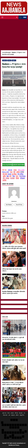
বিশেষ (8, 413)
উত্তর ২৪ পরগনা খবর (7, 242)
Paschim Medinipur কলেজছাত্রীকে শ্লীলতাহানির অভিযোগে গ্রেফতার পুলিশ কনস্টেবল (13, 292)
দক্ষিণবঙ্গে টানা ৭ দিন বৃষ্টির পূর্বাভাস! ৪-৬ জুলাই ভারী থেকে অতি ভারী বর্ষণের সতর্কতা (13, 338)
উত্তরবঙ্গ (20, 413)
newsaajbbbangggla (6, 52)
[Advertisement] (14, 34)
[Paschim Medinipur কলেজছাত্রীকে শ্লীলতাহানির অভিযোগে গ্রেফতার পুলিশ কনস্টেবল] (14, 281)
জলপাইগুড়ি (12, 178)
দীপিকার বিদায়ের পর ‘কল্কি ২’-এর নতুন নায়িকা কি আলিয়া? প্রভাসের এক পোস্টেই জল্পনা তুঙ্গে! (12, 383)
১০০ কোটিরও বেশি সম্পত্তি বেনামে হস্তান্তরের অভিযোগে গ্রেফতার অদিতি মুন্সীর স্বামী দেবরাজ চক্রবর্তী (14, 247)
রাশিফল (17, 415)
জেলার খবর (4, 60)
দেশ (4, 401)
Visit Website (9, 204)
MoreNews (11, 445)
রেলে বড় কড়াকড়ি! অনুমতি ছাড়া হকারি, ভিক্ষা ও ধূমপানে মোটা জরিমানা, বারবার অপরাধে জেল (14, 406)
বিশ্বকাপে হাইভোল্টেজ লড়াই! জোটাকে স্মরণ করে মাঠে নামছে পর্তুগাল (13, 361)
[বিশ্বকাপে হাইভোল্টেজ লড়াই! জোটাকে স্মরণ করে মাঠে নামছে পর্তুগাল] (14, 350)
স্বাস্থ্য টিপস (22, 415)
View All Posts (19, 204)
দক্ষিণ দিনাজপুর (6, 178)
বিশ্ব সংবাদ (5, 415)
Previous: (9, 212)
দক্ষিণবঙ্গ (9, 60)
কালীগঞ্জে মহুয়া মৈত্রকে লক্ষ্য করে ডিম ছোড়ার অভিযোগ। (12, 270)
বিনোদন (5, 378)
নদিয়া (14, 172)
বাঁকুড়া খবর (13, 60)
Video (24, 17)
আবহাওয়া (5, 333)
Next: (7, 217)
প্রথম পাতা (5, 356)
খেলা (9, 415)
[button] (2, 17)
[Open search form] (16, 17)
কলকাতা (12, 413)
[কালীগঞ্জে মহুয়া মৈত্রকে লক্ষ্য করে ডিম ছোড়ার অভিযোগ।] (14, 259)
